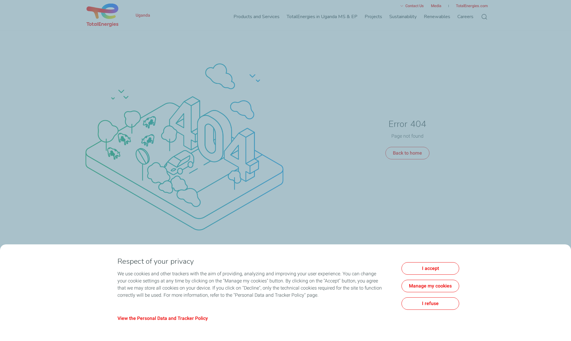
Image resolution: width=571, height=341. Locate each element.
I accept (430, 268)
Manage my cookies (430, 286)
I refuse (430, 303)
